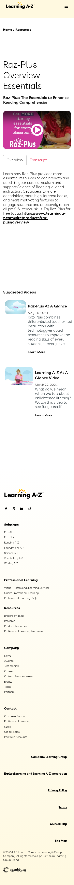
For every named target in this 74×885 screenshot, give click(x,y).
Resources (23, 29)
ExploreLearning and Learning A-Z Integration (35, 773)
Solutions (11, 524)
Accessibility (58, 824)
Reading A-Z (11, 542)
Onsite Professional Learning (21, 593)
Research (9, 621)
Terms (63, 807)
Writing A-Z (11, 563)
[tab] (15, 159)
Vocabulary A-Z (13, 558)
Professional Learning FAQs (20, 598)
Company (11, 648)
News (7, 655)
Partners (9, 692)
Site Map (61, 841)
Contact (10, 708)
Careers (8, 671)
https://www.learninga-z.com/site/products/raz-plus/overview (34, 217)
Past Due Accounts (15, 737)
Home (7, 29)
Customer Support (15, 716)
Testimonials (11, 666)
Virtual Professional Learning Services (26, 588)
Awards (8, 661)
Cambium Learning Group (49, 757)
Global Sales (12, 732)
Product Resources (15, 626)
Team (7, 686)
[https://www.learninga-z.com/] (37, 494)
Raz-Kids (9, 537)
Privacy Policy (57, 790)
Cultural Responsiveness (19, 676)
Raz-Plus (9, 532)
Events (8, 681)
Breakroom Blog (14, 615)
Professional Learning (21, 580)
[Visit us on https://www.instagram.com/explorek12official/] (39, 508)
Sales (7, 726)
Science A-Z (11, 553)
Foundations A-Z (14, 548)
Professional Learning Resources (23, 631)
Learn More (36, 352)
